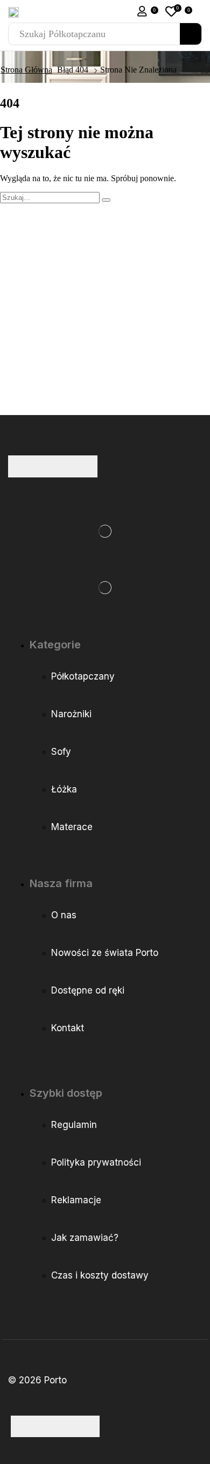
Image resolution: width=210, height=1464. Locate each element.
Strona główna (26, 69)
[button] (142, 11)
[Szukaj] (190, 34)
